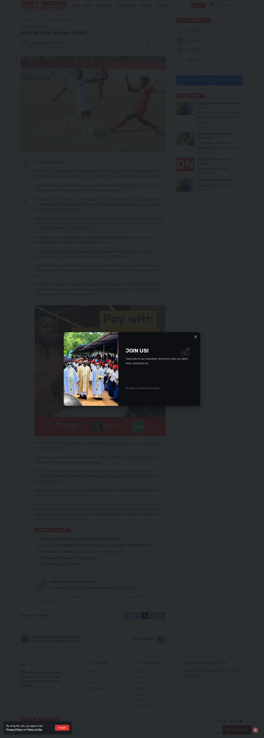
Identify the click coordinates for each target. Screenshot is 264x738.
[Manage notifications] (255, 730)
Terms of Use (34, 729)
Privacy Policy (14, 729)
